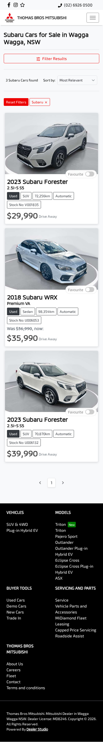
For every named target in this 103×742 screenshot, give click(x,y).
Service (61, 600)
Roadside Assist (69, 635)
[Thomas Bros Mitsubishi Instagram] (16, 4)
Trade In (13, 617)
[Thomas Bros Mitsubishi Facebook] (9, 4)
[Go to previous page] (40, 482)
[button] (92, 18)
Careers (13, 669)
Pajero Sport (66, 536)
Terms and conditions (25, 687)
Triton (60, 524)
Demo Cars (16, 606)
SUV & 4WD (17, 524)
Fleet (11, 675)
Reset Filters (16, 102)
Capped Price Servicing (75, 629)
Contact (13, 681)
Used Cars (15, 600)
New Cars (15, 611)
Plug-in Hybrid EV (22, 530)
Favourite (75, 174)
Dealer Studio (37, 729)
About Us (14, 663)
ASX (58, 578)
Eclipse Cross (67, 560)
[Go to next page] (62, 482)
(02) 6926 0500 (78, 4)
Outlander (64, 542)
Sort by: (49, 80)
